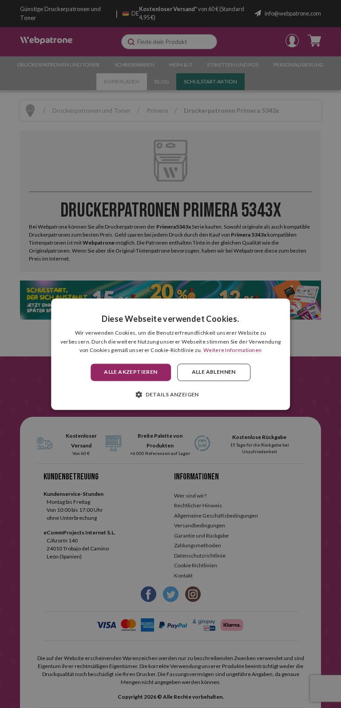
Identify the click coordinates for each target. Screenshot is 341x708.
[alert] (170, 354)
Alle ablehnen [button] (214, 372)
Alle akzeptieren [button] (130, 372)
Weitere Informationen (232, 350)
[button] (170, 394)
